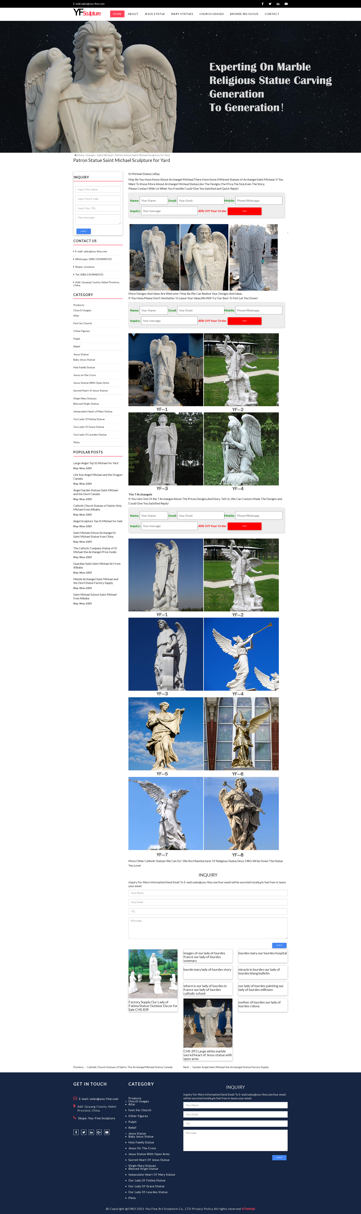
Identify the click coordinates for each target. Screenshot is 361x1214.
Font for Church (82, 323)
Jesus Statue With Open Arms (91, 382)
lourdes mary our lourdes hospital (262, 953)
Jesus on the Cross (84, 375)
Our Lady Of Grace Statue (88, 426)
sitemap (248, 1208)
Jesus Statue (81, 354)
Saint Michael (105, 155)
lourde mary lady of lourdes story (207, 969)
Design (90, 155)
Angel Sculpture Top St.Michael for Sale (97, 521)
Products (78, 305)
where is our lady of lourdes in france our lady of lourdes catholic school (205, 989)
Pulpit (76, 338)
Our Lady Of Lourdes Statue (90, 434)
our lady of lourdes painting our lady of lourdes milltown (261, 988)
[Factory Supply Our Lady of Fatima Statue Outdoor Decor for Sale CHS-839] (153, 973)
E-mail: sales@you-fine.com (91, 251)
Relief (76, 346)
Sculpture (86, 13)
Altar (76, 315)
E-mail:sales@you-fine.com (89, 3)
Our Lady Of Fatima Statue (89, 419)
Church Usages (82, 310)
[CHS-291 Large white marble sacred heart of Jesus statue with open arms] (208, 1022)
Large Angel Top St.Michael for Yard (95, 463)
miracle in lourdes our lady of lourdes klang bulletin (259, 971)
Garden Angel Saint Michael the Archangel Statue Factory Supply (230, 1067)
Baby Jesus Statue (84, 359)
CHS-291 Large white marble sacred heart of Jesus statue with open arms (208, 1055)
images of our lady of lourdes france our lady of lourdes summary (204, 957)
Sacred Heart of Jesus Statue (90, 390)
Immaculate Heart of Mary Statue (92, 411)
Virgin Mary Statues (85, 398)
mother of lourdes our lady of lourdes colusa (259, 1004)
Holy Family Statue (84, 367)
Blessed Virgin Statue (86, 403)
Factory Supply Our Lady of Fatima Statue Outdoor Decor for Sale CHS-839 (153, 1006)
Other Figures (81, 331)
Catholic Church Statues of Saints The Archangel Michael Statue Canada (129, 1067)
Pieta (76, 442)
